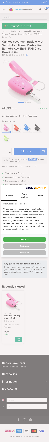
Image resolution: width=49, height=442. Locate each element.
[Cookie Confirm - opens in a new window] (36, 187)
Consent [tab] (9, 195)
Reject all (24, 253)
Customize (24, 246)
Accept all (24, 239)
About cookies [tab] (24, 195)
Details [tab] (40, 195)
